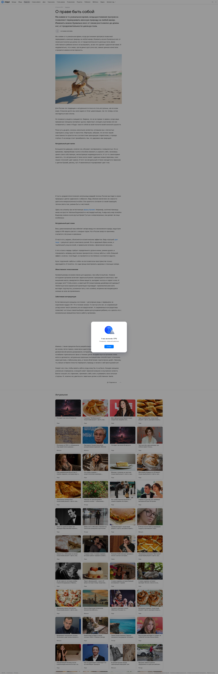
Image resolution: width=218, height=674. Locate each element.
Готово (109, 346)
